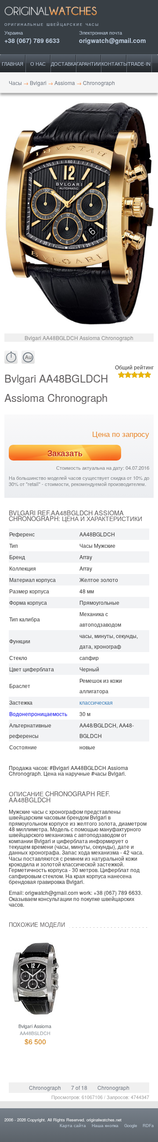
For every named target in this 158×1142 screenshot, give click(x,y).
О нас (38, 63)
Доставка (63, 63)
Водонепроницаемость (38, 713)
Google (130, 1125)
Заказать (65, 452)
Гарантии (88, 63)
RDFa (148, 1125)
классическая (96, 702)
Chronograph (45, 1087)
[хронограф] (11, 357)
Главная (12, 63)
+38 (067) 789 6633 (32, 39)
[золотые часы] (28, 357)
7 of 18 (79, 1087)
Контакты (113, 63)
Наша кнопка (105, 1125)
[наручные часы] (58, 18)
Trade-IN (139, 63)
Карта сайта (73, 1125)
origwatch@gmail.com (112, 39)
